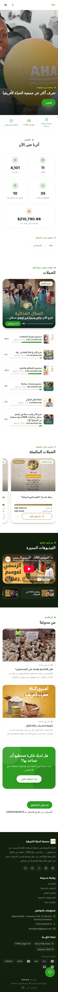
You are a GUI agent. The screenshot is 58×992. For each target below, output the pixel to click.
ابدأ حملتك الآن (29, 779)
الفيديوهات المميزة (47, 897)
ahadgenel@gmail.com (40, 928)
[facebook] (53, 868)
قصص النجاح (50, 893)
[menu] (5, 5)
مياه (51, 245)
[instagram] (46, 868)
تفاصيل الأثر (35, 516)
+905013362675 (15, 812)
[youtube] (32, 868)
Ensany (25, 979)
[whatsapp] (25, 868)
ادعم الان (11, 323)
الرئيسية (52, 883)
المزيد (48, 102)
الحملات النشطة (48, 888)
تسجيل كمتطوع (40, 804)
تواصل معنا (50, 902)
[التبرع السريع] (50, 972)
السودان (37, 245)
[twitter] (39, 868)
